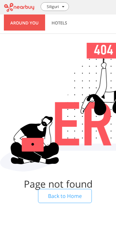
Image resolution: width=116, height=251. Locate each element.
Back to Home (65, 196)
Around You (24, 23)
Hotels (59, 23)
